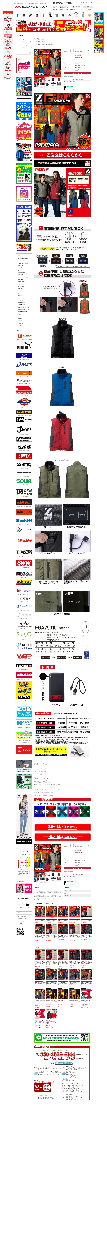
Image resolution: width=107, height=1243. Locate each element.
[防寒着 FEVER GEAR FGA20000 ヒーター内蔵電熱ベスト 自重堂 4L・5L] (40, 978)
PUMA (25, 43)
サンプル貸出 (87, 9)
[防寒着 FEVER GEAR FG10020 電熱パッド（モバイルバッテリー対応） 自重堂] (40, 1018)
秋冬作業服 (20, 279)
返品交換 (55, 9)
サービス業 (20, 300)
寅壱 (26, 45)
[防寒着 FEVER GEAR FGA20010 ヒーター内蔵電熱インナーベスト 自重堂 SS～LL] (74, 933)
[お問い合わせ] (77, 7)
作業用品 (20, 321)
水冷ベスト (20, 265)
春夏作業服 (20, 274)
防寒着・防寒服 (37, 39)
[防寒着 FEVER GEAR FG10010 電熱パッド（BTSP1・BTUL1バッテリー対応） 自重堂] (86, 998)
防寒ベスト (44, 39)
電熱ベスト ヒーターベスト (47, 42)
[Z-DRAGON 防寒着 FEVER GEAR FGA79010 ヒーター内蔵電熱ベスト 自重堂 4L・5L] (40, 915)
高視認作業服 (21, 284)
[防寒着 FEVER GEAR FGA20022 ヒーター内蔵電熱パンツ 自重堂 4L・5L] (74, 998)
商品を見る (37, 968)
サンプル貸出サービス (23, 916)
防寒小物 (20, 288)
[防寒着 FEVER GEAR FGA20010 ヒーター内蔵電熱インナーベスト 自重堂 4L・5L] (51, 933)
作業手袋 (20, 318)
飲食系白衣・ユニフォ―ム (24, 309)
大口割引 (20, 923)
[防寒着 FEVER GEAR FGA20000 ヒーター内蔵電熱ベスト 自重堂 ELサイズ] (63, 933)
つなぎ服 (20, 295)
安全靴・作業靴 (21, 302)
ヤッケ (19, 316)
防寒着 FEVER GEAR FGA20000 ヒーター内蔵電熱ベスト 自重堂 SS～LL (86, 936)
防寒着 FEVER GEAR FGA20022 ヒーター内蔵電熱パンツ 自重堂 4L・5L (74, 1001)
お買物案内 (62, 9)
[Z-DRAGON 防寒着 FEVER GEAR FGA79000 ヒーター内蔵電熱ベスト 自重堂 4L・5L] (74, 915)
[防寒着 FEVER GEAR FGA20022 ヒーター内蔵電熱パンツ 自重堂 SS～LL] (51, 998)
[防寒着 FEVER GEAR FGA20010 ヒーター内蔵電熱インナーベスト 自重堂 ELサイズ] (86, 915)
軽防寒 (43, 41)
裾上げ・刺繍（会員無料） (24, 258)
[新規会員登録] (63, 7)
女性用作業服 (21, 286)
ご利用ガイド (20, 913)
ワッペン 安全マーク (23, 260)
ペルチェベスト (21, 272)
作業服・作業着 (36, 38)
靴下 (19, 293)
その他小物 (20, 323)
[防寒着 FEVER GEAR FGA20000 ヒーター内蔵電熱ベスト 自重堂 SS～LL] (86, 933)
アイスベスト (21, 270)
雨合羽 (19, 314)
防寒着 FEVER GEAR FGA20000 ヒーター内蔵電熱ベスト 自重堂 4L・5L (40, 982)
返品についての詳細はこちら (71, 81)
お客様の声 (72, 9)
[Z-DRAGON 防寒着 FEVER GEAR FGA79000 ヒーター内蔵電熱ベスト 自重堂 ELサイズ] (63, 915)
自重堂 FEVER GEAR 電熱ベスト (48, 44)
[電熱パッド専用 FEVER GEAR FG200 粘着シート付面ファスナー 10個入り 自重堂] (51, 1018)
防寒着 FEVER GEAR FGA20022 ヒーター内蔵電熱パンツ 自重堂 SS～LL (51, 1001)
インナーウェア (21, 297)
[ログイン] (56, 7)
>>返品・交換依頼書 (24, 727)
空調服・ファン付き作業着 (24, 263)
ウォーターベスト (22, 267)
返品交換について (22, 918)
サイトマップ (79, 9)
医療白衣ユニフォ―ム (23, 304)
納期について (21, 921)
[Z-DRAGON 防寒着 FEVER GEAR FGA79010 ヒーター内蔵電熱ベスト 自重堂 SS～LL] (51, 915)
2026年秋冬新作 (21, 39)
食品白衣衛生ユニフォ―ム (24, 311)
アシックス (24, 47)
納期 (67, 9)
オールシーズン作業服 (23, 277)
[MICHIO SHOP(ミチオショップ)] (88, 7)
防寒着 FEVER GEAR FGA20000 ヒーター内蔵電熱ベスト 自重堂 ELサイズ (63, 936)
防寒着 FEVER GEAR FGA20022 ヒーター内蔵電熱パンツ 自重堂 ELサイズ (63, 1001)
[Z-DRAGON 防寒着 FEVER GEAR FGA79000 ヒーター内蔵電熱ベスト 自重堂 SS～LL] (40, 933)
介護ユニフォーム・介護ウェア (24, 307)
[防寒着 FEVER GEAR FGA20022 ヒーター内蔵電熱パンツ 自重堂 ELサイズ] (63, 998)
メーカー (20, 325)
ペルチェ (23, 41)
